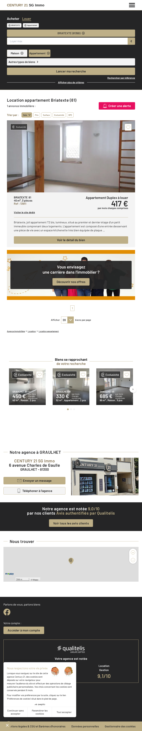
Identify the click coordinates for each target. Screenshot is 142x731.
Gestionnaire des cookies (120, 726)
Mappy (35, 579)
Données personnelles (85, 726)
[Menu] (132, 4)
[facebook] (6, 612)
